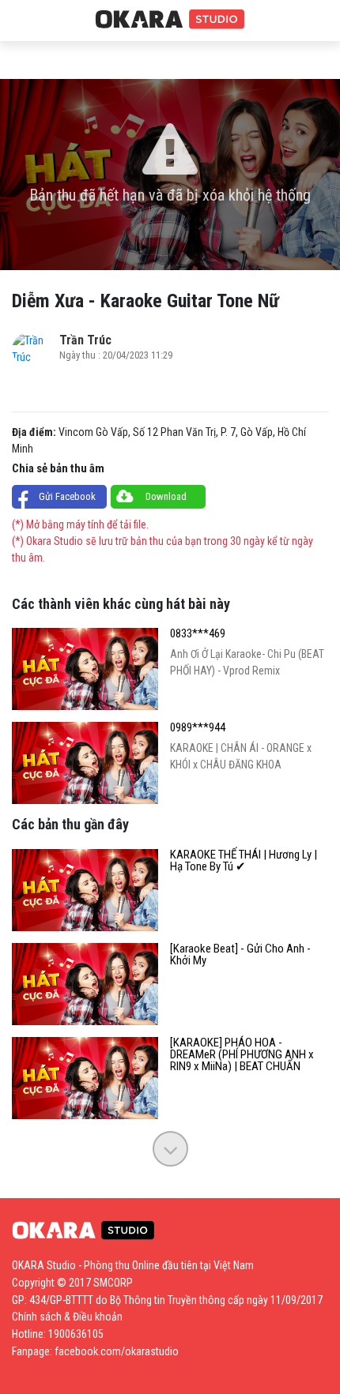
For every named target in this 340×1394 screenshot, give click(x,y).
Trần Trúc (85, 340)
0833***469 (197, 634)
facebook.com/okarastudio (117, 1351)
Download (166, 496)
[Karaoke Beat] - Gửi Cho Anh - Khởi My (240, 955)
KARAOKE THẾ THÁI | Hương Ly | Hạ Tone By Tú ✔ (243, 861)
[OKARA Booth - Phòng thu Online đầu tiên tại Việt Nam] (170, 19)
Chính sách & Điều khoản (67, 1316)
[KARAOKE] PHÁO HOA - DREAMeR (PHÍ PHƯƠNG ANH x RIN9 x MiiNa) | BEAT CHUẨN (242, 1055)
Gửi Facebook (67, 496)
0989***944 (197, 728)
